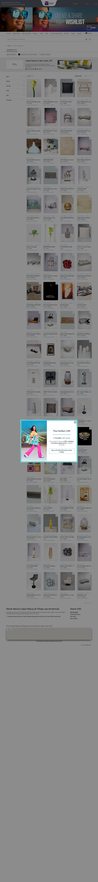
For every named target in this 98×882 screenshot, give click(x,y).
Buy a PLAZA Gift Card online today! (61, 451)
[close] (75, 422)
